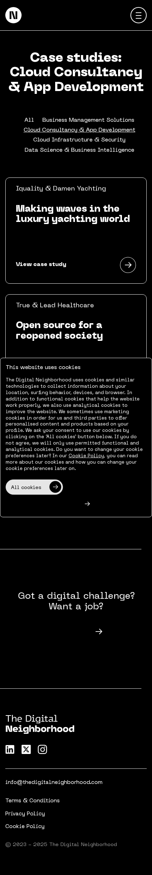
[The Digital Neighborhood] (13, 15)
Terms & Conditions (32, 800)
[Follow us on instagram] (42, 749)
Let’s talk (68, 632)
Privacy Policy (25, 813)
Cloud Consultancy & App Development (79, 130)
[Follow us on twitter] (26, 749)
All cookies (26, 487)
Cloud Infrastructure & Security (79, 140)
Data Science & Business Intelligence (79, 150)
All (29, 120)
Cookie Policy (25, 826)
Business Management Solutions (88, 120)
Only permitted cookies (42, 504)
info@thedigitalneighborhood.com (54, 782)
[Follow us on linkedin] (9, 749)
